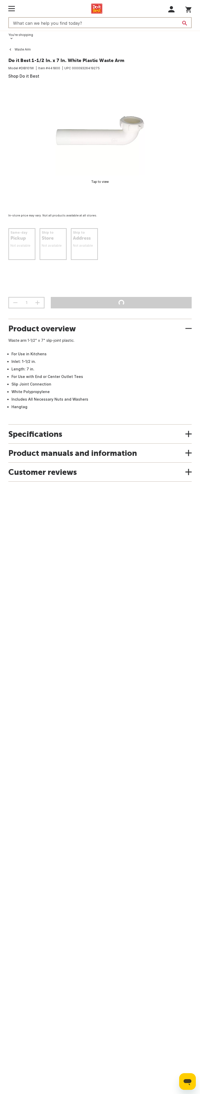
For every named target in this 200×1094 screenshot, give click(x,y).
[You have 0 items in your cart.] (188, 9)
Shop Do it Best (23, 76)
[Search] (184, 23)
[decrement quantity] (15, 302)
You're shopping (20, 35)
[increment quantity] (37, 302)
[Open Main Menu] (11, 8)
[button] (171, 9)
